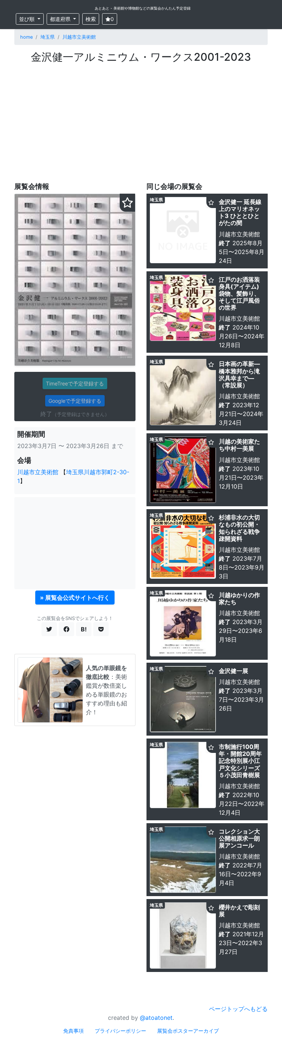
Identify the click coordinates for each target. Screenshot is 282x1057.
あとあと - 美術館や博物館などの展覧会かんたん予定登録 (143, 8)
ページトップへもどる (238, 1008)
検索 (91, 19)
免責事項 (73, 1031)
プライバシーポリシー (120, 1031)
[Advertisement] (141, 118)
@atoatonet (156, 1017)
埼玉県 (47, 37)
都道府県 (61, 19)
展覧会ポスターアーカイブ (188, 1031)
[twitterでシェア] (49, 629)
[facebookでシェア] (66, 629)
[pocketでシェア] (101, 629)
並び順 (27, 19)
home (26, 37)
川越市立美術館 (79, 37)
